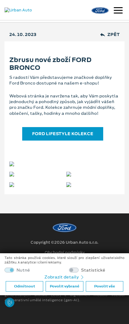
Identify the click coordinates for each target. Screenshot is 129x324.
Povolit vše (104, 286)
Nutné (23, 270)
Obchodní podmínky (65, 252)
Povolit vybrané (64, 286)
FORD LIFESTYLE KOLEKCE (62, 134)
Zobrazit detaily (62, 277)
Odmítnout (24, 286)
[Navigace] (118, 11)
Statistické (93, 270)
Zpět (113, 34)
